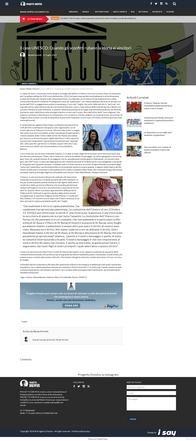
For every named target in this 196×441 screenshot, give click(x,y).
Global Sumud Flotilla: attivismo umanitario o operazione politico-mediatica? (159, 120)
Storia (74, 277)
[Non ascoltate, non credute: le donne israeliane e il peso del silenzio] (134, 151)
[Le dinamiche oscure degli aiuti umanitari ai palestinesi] (134, 136)
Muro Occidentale (62, 277)
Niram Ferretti (34, 55)
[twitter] (156, 3)
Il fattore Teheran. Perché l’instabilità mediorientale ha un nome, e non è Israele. (158, 106)
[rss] (166, 3)
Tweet (24, 321)
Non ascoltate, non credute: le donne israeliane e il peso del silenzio (157, 150)
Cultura (28, 277)
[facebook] (151, 3)
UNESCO (82, 277)
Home (22, 89)
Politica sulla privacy (81, 431)
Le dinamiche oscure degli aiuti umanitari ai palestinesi (158, 133)
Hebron (50, 277)
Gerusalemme (39, 277)
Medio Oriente (29, 84)
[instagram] (161, 3)
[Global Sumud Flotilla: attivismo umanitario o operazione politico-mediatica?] (134, 121)
